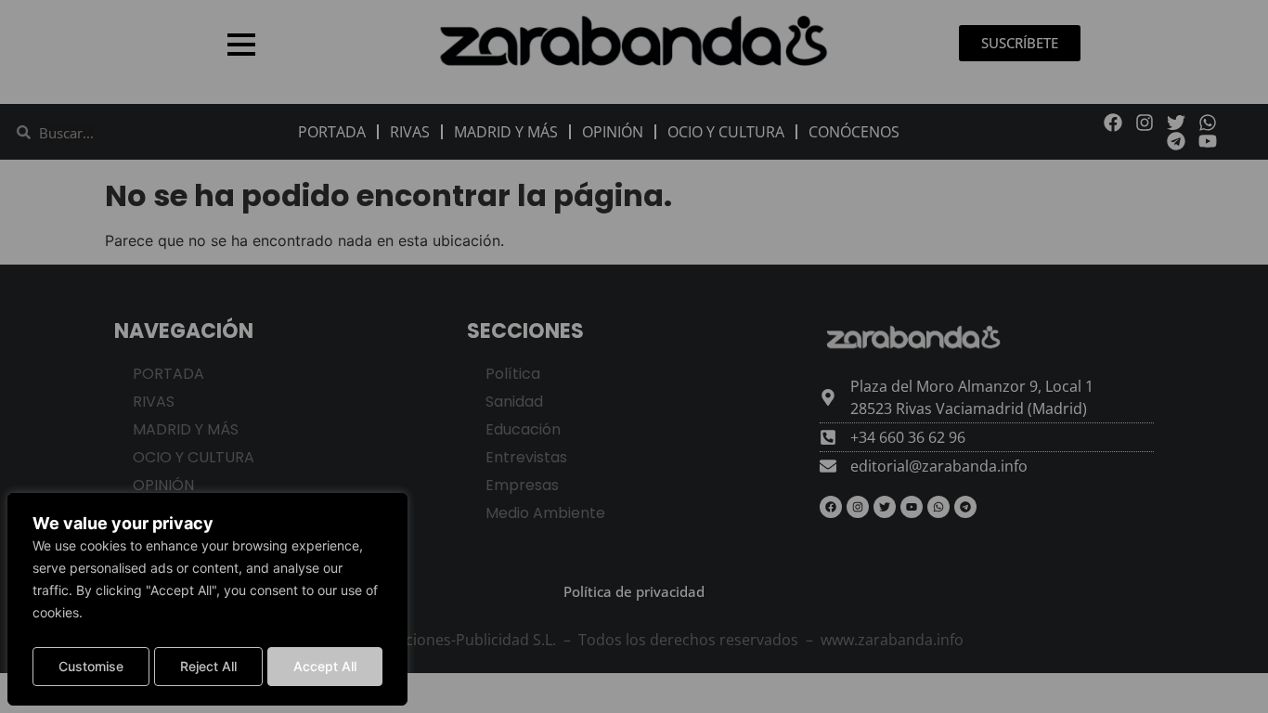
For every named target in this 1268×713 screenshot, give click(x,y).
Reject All (208, 666)
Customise (90, 666)
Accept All (324, 666)
